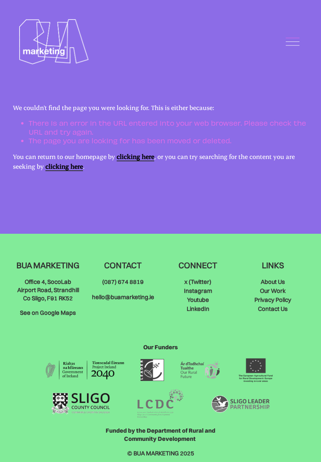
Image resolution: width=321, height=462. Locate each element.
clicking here (135, 156)
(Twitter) (197, 281)
